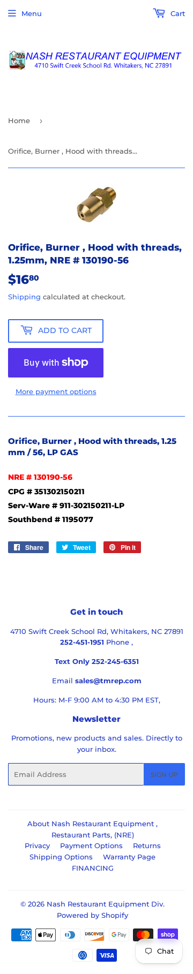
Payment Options (91, 845)
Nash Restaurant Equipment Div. (106, 904)
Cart (176, 13)
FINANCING (93, 868)
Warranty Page (129, 856)
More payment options (56, 391)
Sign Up (164, 775)
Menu (31, 13)
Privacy (37, 845)
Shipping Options (61, 856)
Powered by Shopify (92, 915)
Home (19, 120)
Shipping (24, 296)
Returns (147, 845)
